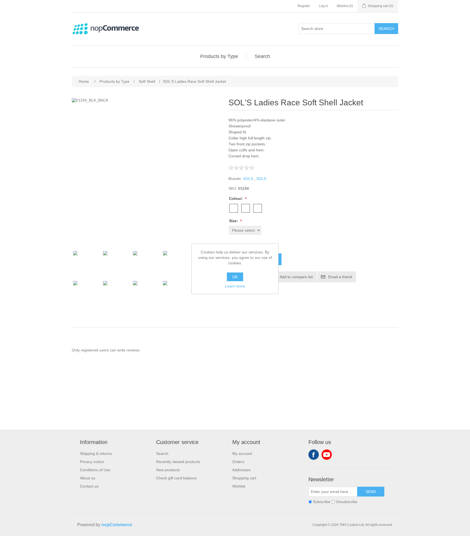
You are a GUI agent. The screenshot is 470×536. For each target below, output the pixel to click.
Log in (323, 6)
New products (168, 470)
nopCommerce (116, 524)
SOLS (248, 178)
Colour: (236, 198)
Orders (238, 462)
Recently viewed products (178, 462)
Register (304, 6)
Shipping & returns (96, 453)
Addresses (241, 470)
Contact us (89, 486)
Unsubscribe (346, 502)
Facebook (313, 454)
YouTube (326, 454)
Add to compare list (296, 277)
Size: (234, 221)
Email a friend (340, 277)
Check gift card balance (176, 478)
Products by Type (219, 56)
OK (235, 277)
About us (87, 478)
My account (242, 453)
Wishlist (238, 486)
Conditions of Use (95, 470)
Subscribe (321, 502)
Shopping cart (244, 478)
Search (386, 28)
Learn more (235, 286)
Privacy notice (92, 462)
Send (371, 491)
